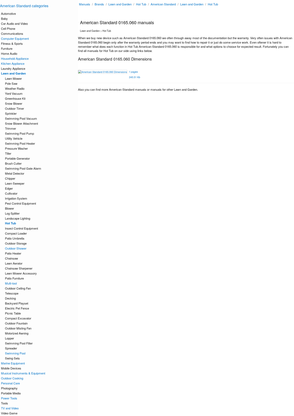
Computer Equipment (15, 38)
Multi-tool (11, 283)
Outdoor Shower (15, 248)
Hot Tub (141, 4)
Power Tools (9, 398)
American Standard (163, 4)
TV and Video (10, 408)
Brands (99, 4)
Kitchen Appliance (12, 63)
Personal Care (10, 383)
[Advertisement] (187, 124)
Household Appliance (15, 58)
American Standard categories (24, 5)
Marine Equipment (13, 363)
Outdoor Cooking (12, 378)
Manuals (84, 4)
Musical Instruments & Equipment (23, 373)
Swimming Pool (15, 353)
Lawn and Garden (120, 4)
